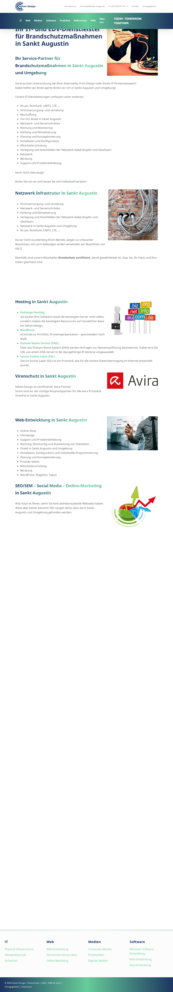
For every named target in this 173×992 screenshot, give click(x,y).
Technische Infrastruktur (62, 955)
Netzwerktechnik (15, 955)
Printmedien (96, 955)
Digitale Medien (98, 961)
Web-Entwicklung (57, 949)
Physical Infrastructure (19, 949)
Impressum (26, 986)
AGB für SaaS (54, 982)
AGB (44, 982)
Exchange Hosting (32, 312)
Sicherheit (11, 961)
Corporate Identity (100, 949)
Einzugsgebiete (12, 986)
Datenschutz (33, 982)
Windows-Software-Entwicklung (142, 951)
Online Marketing (57, 961)
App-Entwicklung (140, 965)
